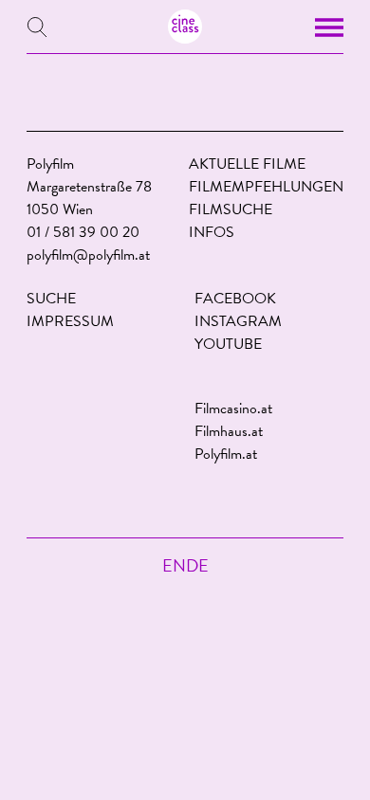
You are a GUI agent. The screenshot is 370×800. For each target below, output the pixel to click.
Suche (51, 298)
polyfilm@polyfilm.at (88, 255)
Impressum (70, 321)
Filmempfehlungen (266, 186)
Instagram (238, 321)
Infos (211, 232)
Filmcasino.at (233, 408)
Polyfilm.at (225, 454)
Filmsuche (230, 209)
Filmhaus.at (228, 431)
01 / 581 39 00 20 (83, 232)
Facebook (235, 298)
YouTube (228, 344)
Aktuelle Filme (247, 164)
